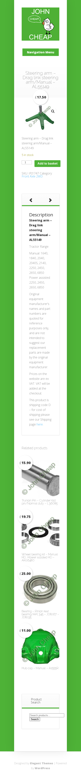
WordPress (42, 768)
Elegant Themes (41, 763)
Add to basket (47, 163)
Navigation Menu (40, 52)
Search (35, 719)
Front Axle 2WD (32, 176)
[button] (53, 111)
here (40, 424)
